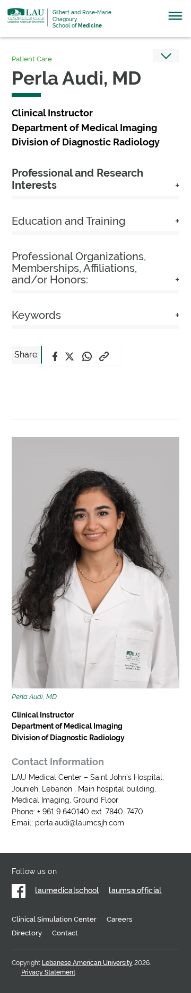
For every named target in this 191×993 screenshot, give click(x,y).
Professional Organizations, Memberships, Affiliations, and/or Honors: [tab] (79, 268)
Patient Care (32, 59)
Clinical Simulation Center (54, 919)
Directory (27, 933)
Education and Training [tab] (68, 221)
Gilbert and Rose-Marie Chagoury (82, 19)
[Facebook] (55, 356)
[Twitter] (69, 356)
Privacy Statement (48, 972)
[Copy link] (104, 356)
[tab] (96, 181)
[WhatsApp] (87, 356)
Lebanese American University (26, 15)
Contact (65, 933)
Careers (119, 919)
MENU (176, 18)
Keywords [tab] (36, 315)
